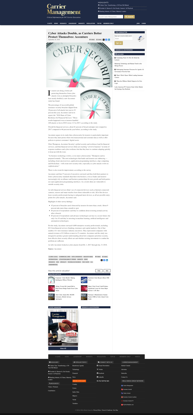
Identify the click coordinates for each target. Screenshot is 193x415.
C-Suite (49, 23)
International (53, 259)
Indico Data (75, 392)
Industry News (88, 256)
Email (100, 39)
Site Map (115, 410)
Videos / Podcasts (53, 387)
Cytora (74, 388)
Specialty (63, 262)
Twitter (100, 369)
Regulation (91, 23)
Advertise (124, 369)
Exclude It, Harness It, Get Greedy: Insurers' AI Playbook (116, 8)
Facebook (101, 373)
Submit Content (125, 365)
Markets (81, 23)
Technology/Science (74, 262)
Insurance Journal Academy (130, 397)
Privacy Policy (97, 410)
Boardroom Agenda (78, 365)
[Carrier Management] (70, 9)
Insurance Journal (127, 389)
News (56, 23)
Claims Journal (126, 393)
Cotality (74, 384)
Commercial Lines (64, 256)
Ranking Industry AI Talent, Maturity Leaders (113, 11)
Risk (57, 262)
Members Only (108, 23)
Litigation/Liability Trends (67, 259)
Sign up (119, 43)
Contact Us (124, 377)
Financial (75, 373)
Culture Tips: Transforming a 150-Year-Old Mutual (114, 5)
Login (144, 23)
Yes (99, 271)
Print (93, 39)
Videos (137, 357)
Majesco (74, 396)
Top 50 (99, 23)
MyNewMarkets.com (128, 404)
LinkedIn (101, 377)
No (107, 271)
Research (63, 23)
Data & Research (77, 256)
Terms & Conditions (107, 410)
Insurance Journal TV (128, 401)
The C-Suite (85, 262)
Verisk (74, 400)
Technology (75, 369)
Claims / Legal (53, 256)
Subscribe (124, 373)
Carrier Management (128, 385)
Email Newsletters (104, 365)
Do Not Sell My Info (103, 381)
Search (130, 17)
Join (138, 23)
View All (63, 348)
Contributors (51, 391)
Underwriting (53, 264)
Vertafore (75, 403)
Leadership (72, 23)
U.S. (92, 262)
